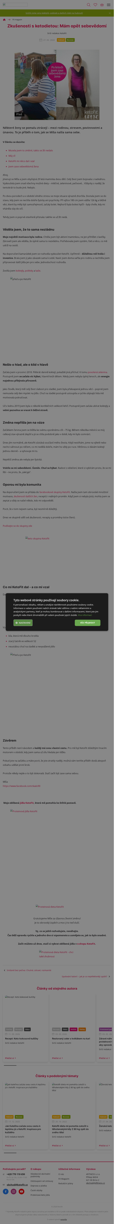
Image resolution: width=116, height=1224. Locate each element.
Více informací (85, 615)
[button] (22, 622)
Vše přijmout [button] (87, 622)
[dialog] (57, 612)
